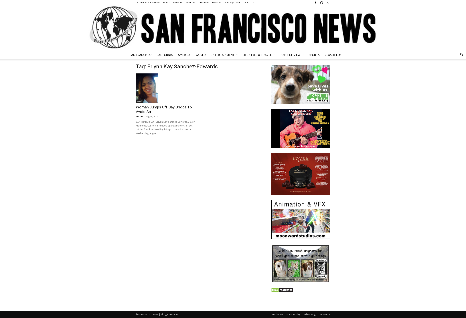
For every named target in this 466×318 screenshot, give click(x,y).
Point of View (290, 54)
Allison (139, 116)
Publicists (190, 2)
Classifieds (333, 54)
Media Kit (216, 2)
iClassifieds (203, 2)
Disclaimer (277, 314)
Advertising (309, 314)
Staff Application (232, 2)
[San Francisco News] (233, 27)
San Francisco (140, 54)
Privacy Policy (293, 314)
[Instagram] (321, 2)
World (201, 54)
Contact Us (249, 2)
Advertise (177, 2)
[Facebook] (315, 2)
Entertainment (223, 54)
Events (166, 2)
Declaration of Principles (148, 2)
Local (139, 101)
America (184, 54)
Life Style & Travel (257, 54)
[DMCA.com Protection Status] (282, 291)
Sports (314, 54)
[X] (327, 2)
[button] (461, 55)
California (165, 54)
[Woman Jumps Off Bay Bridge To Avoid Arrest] (165, 88)
